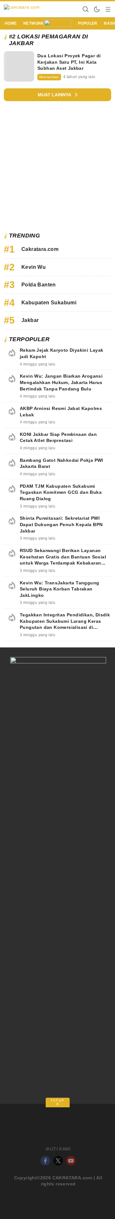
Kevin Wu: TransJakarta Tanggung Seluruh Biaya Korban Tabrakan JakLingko (59, 589)
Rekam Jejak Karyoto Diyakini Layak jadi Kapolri (61, 353)
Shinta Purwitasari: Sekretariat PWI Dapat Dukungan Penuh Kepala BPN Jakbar (61, 524)
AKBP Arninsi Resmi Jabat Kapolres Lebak (61, 411)
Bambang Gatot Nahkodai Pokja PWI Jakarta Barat (61, 463)
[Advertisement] (57, 168)
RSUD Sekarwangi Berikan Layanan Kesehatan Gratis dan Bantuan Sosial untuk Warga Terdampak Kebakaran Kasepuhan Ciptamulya (63, 560)
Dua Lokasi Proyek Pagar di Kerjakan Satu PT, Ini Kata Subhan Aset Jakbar (69, 62)
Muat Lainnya (54, 94)
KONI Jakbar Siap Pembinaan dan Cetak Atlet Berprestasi (58, 437)
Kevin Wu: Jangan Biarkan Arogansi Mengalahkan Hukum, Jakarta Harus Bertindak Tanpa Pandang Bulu (61, 382)
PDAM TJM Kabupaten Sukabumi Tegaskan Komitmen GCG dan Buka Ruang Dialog (61, 492)
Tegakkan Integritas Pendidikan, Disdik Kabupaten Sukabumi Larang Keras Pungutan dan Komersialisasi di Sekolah (65, 624)
